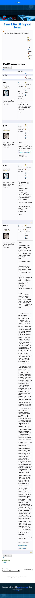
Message (20, 71)
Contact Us (17, 590)
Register (30, 55)
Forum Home (6, 33)
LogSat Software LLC (22, 587)
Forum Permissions (28, 569)
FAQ (29, 47)
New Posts (29, 39)
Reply (26, 95)
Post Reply (6, 67)
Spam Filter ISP (13, 33)
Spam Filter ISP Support (23, 33)
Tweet (4, 562)
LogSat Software (22, 545)
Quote (26, 92)
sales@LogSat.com (17, 589)
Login (29, 58)
